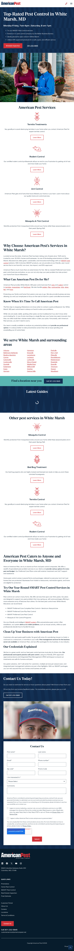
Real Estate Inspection (9, 893)
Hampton (30, 350)
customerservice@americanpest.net (13, 932)
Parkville (54, 350)
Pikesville (54, 355)
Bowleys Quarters (9, 355)
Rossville (54, 364)
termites (8, 287)
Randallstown (55, 357)
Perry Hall (54, 353)
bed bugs (27, 287)
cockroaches (55, 287)
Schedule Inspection (13, 46)
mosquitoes (16, 287)
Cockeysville (7, 362)
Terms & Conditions (7, 915)
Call (3, 930)
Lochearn (30, 357)
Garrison (6, 371)
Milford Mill (31, 366)
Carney (6, 357)
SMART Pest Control (8, 890)
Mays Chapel (31, 362)
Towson (53, 369)
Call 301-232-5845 (53, 381)
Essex (5, 369)
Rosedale (54, 362)
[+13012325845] (66, 3)
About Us (4, 906)
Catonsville (7, 359)
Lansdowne (31, 355)
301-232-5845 (11, 930)
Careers (4, 909)
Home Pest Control (7, 887)
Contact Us (7, 923)
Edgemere (7, 366)
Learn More (37, 137)
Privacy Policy (56, 812)
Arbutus (6, 350)
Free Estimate (6, 896)
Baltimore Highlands (10, 353)
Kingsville (30, 353)
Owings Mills (31, 371)
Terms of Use (13, 814)
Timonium (54, 366)
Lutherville (30, 359)
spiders (44, 287)
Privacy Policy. (27, 826)
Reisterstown (55, 359)
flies (49, 287)
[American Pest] (10, 3)
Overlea (30, 369)
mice (11, 289)
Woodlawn (54, 371)
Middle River (31, 364)
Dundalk (6, 364)
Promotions (5, 884)
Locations (4, 912)
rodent (60, 285)
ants (53, 285)
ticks (62, 287)
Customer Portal (7, 903)
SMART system (30, 622)
